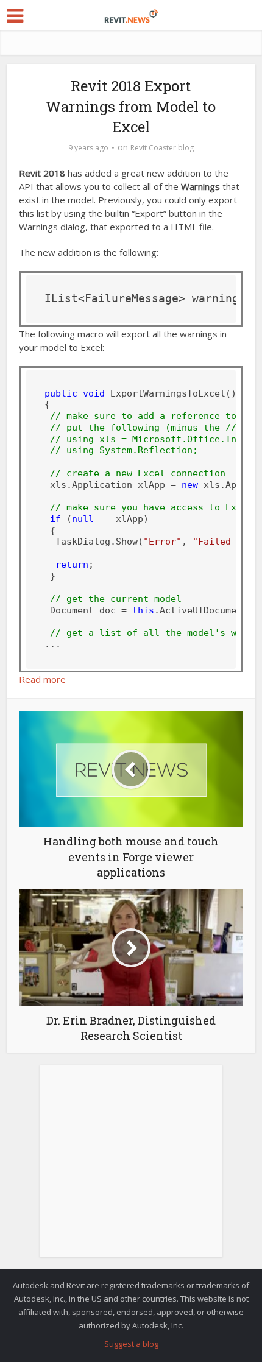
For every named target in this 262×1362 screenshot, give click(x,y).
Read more (42, 679)
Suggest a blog (131, 1343)
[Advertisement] (131, 1168)
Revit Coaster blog (162, 147)
